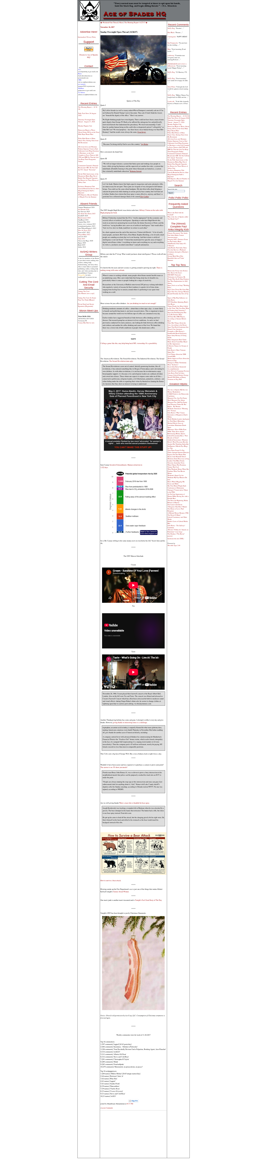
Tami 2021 (81, 239)
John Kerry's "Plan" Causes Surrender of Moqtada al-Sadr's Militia (178, 415)
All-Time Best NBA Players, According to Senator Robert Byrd (177, 319)
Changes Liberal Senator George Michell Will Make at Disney (178, 376)
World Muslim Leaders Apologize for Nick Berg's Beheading (178, 420)
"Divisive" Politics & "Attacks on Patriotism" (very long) (178, 531)
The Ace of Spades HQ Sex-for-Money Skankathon (178, 391)
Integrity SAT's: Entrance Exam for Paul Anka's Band (178, 240)
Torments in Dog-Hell (175, 379)
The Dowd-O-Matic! (174, 515)
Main (121, 22)
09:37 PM (130, 1104)
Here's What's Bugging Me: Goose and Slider (176, 483)
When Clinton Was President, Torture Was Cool (177, 466)
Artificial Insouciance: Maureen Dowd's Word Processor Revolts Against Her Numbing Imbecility (178, 442)
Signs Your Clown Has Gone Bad (178, 289)
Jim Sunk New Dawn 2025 (86, 213)
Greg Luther (144, 196)
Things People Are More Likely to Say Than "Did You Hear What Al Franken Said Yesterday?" (178, 308)
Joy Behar (144, 144)
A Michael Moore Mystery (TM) (178, 513)
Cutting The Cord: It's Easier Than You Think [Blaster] (87, 299)
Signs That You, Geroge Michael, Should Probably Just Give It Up (178, 292)
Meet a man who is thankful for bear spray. (134, 803)
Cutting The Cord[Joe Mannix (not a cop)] (86, 292)
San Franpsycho (173, 43)
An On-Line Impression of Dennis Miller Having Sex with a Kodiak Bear (178, 496)
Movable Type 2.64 (174, 545)
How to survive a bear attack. (110, 880)
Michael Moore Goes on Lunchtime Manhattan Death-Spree (177, 425)
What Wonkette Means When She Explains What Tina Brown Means (178, 471)
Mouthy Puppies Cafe (85, 126)
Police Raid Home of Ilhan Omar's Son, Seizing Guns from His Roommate (88, 140)
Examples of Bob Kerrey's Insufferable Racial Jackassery (177, 332)
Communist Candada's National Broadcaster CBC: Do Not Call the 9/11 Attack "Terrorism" (88, 167)
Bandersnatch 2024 (84, 218)
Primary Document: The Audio (178, 233)
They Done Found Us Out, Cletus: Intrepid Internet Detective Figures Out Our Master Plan (178, 452)
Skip (169, 49)
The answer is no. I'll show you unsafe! (114, 767)
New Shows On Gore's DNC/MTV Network (175, 274)
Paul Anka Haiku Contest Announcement (176, 236)
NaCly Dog (171, 28)
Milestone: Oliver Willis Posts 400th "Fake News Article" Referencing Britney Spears (177, 431)
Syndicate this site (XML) (176, 538)
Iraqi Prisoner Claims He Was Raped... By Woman (177, 405)
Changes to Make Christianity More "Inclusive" (177, 363)
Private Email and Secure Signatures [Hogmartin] (86, 305)
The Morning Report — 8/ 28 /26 (178, 116)
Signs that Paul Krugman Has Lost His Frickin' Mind (177, 313)
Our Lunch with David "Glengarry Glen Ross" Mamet (177, 505)
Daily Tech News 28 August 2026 (178, 118)
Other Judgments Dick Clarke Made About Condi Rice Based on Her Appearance (177, 341)
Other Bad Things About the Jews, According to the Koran (177, 324)
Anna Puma (171, 87)
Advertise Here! (88, 31)
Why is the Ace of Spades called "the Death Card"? (178, 218)
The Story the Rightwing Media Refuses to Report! (178, 501)
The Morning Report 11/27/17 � (135, 22)
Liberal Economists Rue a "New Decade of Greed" (178, 437)
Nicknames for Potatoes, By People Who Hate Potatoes (178, 278)
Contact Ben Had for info (86, 323)
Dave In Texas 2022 (84, 230)
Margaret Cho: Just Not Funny (177, 398)
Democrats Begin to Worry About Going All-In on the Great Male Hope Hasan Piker (88, 132)
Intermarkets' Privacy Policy (87, 37)
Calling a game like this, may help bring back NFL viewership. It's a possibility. (128, 343)
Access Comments (107, 1108)
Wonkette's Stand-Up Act (176, 475)
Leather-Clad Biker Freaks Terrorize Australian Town (176, 462)
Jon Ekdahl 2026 (83, 209)
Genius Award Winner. (121, 891)
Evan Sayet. (142, 132)
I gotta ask (171, 101)
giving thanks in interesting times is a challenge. (130, 722)
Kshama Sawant (136, 171)
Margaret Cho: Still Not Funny (177, 402)
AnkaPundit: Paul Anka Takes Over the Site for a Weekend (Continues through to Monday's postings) (178, 251)
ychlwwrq (171, 55)
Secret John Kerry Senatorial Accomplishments (177, 368)
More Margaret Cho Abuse (176, 400)
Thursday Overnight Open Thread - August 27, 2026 (86, 120)
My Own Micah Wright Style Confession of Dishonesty (177, 487)
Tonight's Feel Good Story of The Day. (148, 900)
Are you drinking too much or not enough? (141, 303)
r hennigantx (172, 37)
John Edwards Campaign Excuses (178, 371)
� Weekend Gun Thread (109, 22)
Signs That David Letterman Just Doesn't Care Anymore (178, 328)
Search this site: (172, 189)
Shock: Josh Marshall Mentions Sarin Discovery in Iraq (178, 457)
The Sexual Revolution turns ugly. (121, 361)
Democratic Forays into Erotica (178, 271)
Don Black (171, 32)
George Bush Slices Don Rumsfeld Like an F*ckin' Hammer (176, 258)
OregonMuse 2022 (84, 234)
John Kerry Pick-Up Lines (176, 373)
